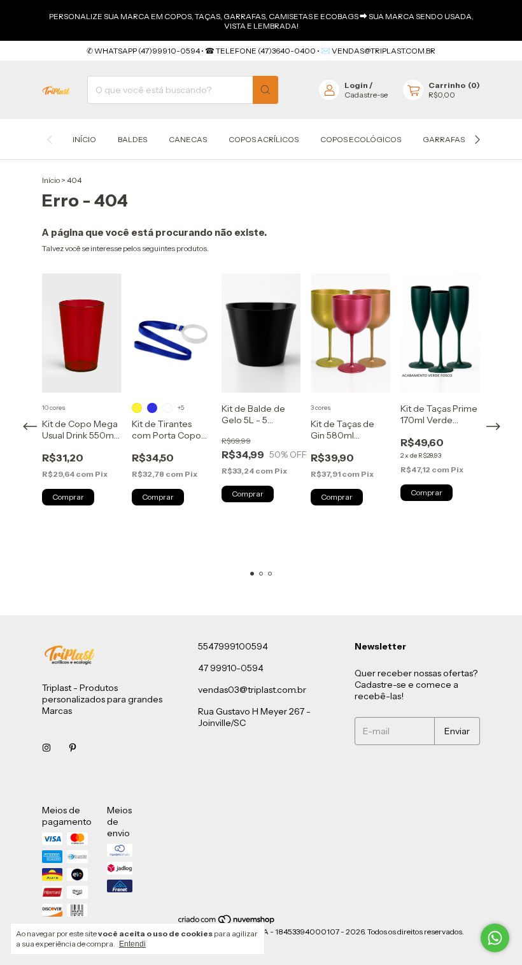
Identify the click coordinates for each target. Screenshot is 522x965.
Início (84, 139)
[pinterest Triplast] (72, 747)
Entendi (132, 944)
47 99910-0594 (231, 668)
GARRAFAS (444, 139)
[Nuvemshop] (227, 922)
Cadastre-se (366, 94)
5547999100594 (233, 646)
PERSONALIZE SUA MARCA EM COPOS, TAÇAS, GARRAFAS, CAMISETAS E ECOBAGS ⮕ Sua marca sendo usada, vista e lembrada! (261, 21)
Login (356, 85)
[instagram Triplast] (46, 747)
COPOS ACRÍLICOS (264, 139)
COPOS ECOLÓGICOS (360, 139)
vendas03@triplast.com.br (252, 689)
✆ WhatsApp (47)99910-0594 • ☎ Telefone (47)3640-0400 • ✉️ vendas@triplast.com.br (261, 50)
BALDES (132, 139)
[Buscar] (265, 90)
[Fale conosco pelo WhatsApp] (495, 938)
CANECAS (188, 139)
